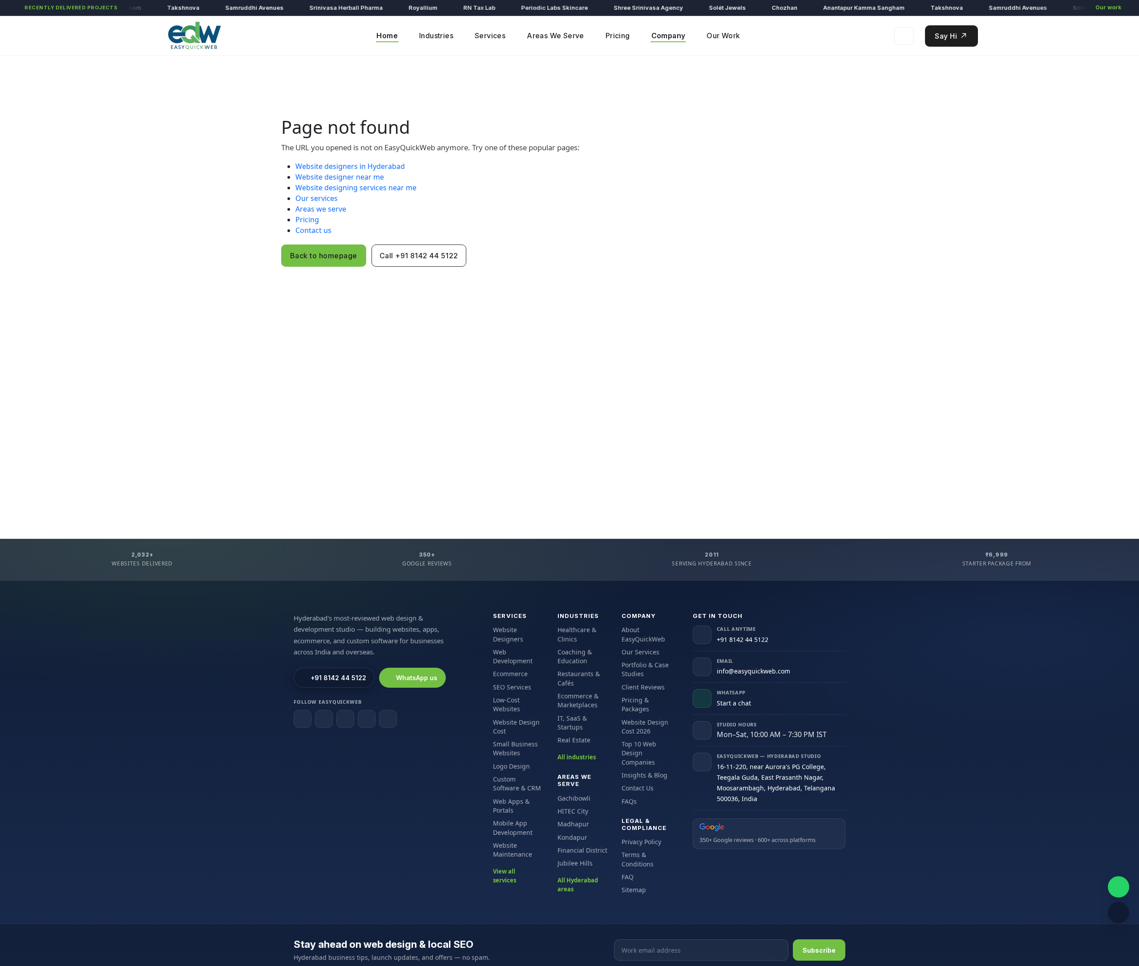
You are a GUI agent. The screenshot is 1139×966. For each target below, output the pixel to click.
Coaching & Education (574, 656)
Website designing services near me (355, 187)
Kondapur (572, 837)
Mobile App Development (513, 827)
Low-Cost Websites (506, 704)
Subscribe (819, 950)
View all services (504, 875)
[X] (367, 719)
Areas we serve (320, 209)
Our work (1108, 7)
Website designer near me (339, 177)
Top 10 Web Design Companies (639, 753)
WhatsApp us (416, 677)
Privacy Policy (641, 842)
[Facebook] (302, 719)
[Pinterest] (388, 719)
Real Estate (573, 740)
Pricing (307, 219)
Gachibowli (573, 798)
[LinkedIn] (345, 719)
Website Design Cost (516, 726)
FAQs (629, 801)
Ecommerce (510, 673)
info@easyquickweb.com (753, 671)
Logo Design (511, 766)
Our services (316, 198)
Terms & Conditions (638, 859)
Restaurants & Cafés (578, 678)
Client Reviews (643, 687)
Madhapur (573, 824)
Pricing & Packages (635, 704)
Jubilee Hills (575, 863)
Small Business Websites (515, 748)
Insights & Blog (644, 775)
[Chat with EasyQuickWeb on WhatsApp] (1118, 887)
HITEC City (572, 811)
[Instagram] (324, 719)
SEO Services (512, 687)
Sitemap (634, 890)
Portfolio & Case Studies (645, 669)
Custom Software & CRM (517, 783)
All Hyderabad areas (577, 884)
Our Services (640, 652)
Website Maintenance (512, 849)
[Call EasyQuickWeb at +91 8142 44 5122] (1118, 912)
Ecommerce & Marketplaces (577, 700)
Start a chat (734, 703)
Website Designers (508, 634)
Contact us (313, 230)
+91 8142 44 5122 (338, 677)
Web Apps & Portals (511, 805)
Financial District (582, 850)
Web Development (513, 656)
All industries (576, 757)
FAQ (628, 877)
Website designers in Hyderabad (350, 166)
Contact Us (638, 788)
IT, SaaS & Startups (572, 722)
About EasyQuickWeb (643, 634)
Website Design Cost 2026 (645, 726)
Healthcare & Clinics (576, 634)
